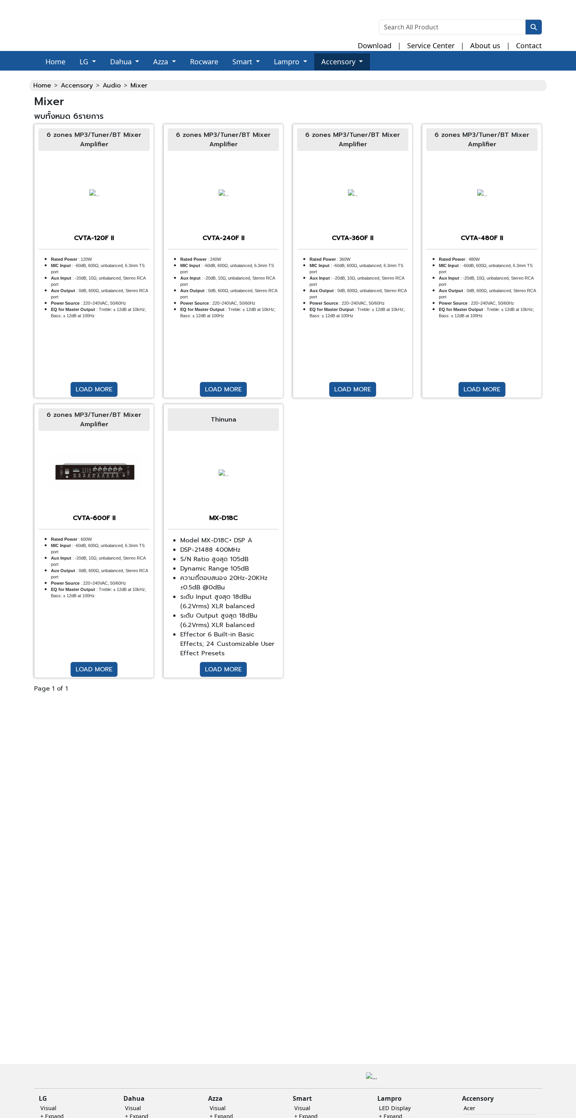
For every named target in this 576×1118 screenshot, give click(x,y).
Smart (243, 61)
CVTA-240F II (224, 238)
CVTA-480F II (482, 238)
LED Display (395, 1108)
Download (374, 45)
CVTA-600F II (94, 518)
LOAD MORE (94, 389)
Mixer (138, 85)
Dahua (122, 61)
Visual (48, 1108)
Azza (161, 61)
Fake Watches (20, 75)
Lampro (287, 61)
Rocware (204, 61)
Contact (529, 45)
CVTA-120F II (94, 238)
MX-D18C (223, 518)
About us (485, 45)
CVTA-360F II (352, 238)
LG (85, 61)
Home (55, 61)
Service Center (431, 45)
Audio (112, 85)
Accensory (339, 61)
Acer (469, 1108)
